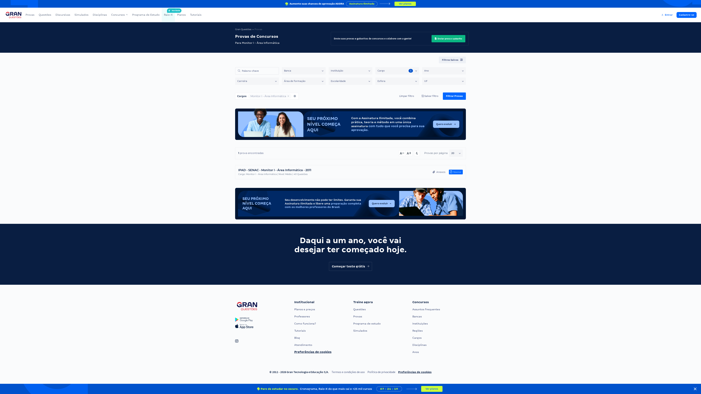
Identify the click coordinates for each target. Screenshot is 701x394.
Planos (181, 14)
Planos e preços (304, 309)
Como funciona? (305, 323)
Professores (302, 316)
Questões (45, 14)
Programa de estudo (367, 323)
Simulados (81, 14)
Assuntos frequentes (426, 309)
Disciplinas (100, 14)
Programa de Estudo (146, 14)
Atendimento (303, 344)
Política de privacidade (381, 372)
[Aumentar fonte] (409, 153)
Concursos (118, 14)
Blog (297, 337)
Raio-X (168, 13)
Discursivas (62, 14)
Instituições (420, 323)
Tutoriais (195, 14)
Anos (415, 352)
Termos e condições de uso (348, 372)
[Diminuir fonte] (402, 153)
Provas (30, 14)
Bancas (417, 316)
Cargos (417, 337)
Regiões (417, 330)
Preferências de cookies (313, 352)
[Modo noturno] (417, 153)
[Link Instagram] (236, 341)
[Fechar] (695, 389)
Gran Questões (243, 29)
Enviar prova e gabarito (449, 39)
